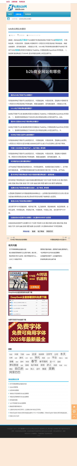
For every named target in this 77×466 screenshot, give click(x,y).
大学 (26, 358)
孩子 (31, 358)
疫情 (43, 365)
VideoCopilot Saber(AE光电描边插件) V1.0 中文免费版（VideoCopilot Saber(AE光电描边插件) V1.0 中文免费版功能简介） (39, 413)
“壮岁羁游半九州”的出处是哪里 (50, 253)
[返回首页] (73, 406)
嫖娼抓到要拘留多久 (16, 406)
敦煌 (17, 50)
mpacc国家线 (14, 387)
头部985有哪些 (14, 390)
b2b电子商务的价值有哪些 (18, 239)
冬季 (10, 358)
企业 (34, 353)
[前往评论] (73, 411)
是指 (58, 361)
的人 (49, 364)
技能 (66, 358)
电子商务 (23, 40)
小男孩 (38, 435)
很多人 (61, 358)
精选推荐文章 (43, 428)
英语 (27, 369)
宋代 (37, 357)
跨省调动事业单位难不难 (48, 259)
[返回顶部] (73, 416)
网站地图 (50, 428)
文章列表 (14, 2)
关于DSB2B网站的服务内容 (17, 249)
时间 (27, 362)
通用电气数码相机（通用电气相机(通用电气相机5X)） (55, 249)
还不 (38, 369)
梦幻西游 (13, 364)
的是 (55, 365)
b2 (14, 35)
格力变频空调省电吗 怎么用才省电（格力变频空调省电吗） (24, 253)
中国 (16, 354)
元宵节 (49, 354)
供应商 (41, 354)
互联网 (28, 354)
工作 (48, 358)
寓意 (43, 358)
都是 (44, 368)
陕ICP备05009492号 (64, 428)
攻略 (11, 361)
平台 (54, 357)
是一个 (52, 361)
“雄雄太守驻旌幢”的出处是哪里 (19, 393)
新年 (21, 362)
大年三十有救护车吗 (15, 259)
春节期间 (44, 361)
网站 (10, 369)
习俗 (22, 354)
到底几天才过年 (14, 416)
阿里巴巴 (58, 40)
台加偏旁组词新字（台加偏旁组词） (51, 256)
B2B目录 (22, 2)
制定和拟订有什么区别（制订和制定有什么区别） (24, 256)
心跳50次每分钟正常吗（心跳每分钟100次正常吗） (26, 409)
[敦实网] (16, 4)
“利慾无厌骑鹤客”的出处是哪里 (19, 397)
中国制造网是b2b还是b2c (58, 239)
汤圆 (22, 365)
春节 (34, 361)
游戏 (27, 365)
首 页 (8, 2)
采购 (52, 368)
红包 (65, 365)
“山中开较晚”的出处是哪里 (18, 403)
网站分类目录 (35, 428)
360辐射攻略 (14, 400)
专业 (10, 354)
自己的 (19, 368)
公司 (56, 354)
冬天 (62, 354)
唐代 (21, 357)
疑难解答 (56, 428)
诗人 (32, 368)
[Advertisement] (38, 452)
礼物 (60, 365)
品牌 (16, 358)
